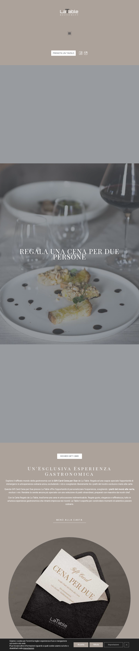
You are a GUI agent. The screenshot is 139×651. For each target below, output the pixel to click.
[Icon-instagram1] (85, 53)
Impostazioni (113, 644)
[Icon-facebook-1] (80, 53)
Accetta (81, 644)
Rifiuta (96, 644)
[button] (69, 33)
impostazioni (28, 648)
